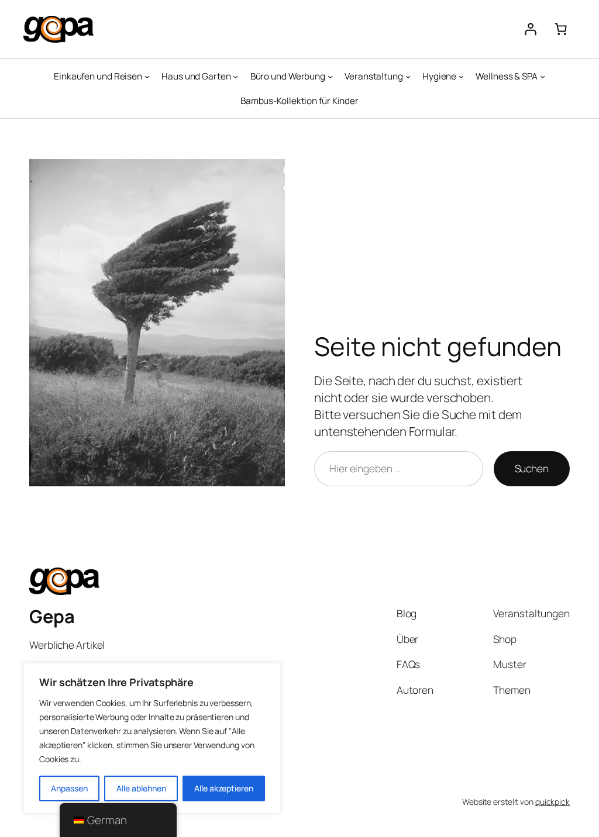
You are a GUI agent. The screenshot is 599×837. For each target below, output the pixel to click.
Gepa (51, 616)
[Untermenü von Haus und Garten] (235, 76)
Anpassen (69, 788)
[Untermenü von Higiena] (461, 76)
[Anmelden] (530, 29)
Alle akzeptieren (223, 788)
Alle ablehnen (141, 788)
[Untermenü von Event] (408, 76)
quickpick (552, 801)
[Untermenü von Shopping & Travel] (147, 76)
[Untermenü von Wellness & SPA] (542, 76)
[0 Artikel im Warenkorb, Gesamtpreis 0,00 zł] (560, 29)
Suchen (532, 468)
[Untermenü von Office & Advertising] (330, 76)
